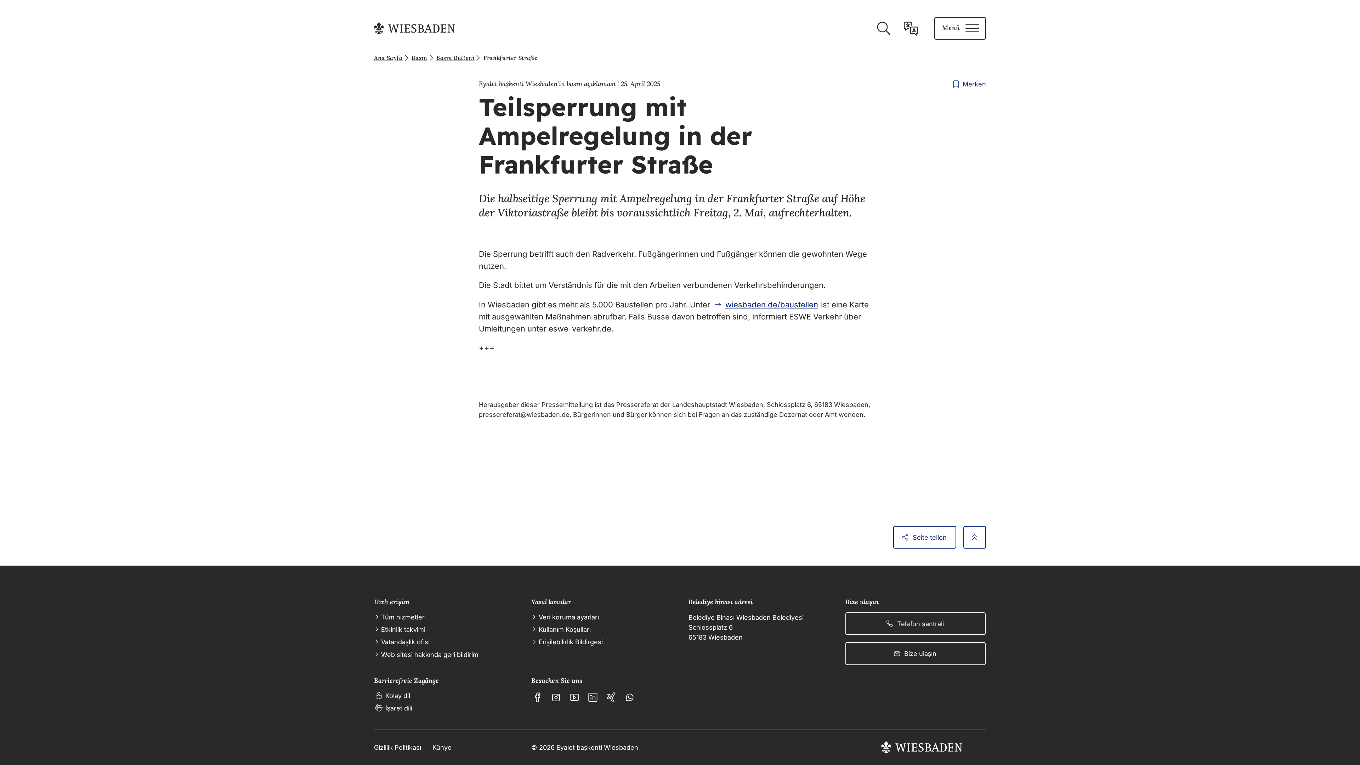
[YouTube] (574, 697)
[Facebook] (537, 697)
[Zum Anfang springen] (974, 537)
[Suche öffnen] (883, 28)
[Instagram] (556, 697)
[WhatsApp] (629, 697)
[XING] (611, 697)
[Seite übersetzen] (911, 28)
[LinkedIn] (592, 697)
